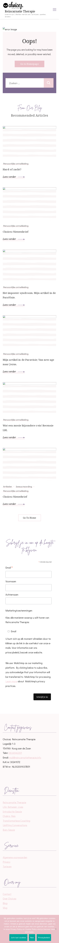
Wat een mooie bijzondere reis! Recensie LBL (28, 428)
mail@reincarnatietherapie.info (25, 757)
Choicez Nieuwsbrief (15, 231)
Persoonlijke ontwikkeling (16, 163)
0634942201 (15, 753)
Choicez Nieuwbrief (15, 496)
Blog (5, 903)
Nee (32, 937)
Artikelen (7, 486)
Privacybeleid (44, 937)
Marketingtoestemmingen (18, 610)
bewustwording (24, 486)
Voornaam (10, 581)
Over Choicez (9, 898)
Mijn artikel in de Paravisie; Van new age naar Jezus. (28, 362)
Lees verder (10, 176)
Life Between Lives (13, 807)
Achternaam (11, 594)
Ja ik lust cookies (18, 937)
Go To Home (29, 517)
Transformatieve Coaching (16, 820)
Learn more (11, 681)
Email (9, 567)
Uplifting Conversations (15, 825)
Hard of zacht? (12, 169)
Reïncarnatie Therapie (20, 11)
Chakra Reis (9, 816)
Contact (7, 894)
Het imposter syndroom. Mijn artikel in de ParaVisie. (29, 295)
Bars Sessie (9, 829)
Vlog (5, 907)
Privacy (6, 861)
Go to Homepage (29, 63)
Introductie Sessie (12, 811)
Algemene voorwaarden (15, 857)
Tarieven (7, 866)
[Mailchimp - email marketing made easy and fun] (19, 706)
